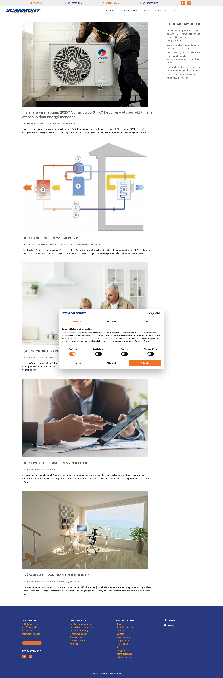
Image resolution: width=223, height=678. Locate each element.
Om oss (119, 624)
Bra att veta (35, 123)
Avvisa (78, 363)
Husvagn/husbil (76, 637)
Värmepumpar (36, 244)
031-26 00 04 (27, 631)
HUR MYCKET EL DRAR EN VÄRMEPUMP (55, 463)
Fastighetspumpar (78, 634)
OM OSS (174, 11)
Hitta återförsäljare (125, 627)
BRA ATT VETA (160, 11)
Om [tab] (146, 321)
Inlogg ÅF (120, 650)
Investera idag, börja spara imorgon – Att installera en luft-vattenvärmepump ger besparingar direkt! (183, 58)
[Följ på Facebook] (183, 3)
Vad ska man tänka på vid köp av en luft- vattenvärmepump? (183, 47)
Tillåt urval (111, 363)
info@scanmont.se (31, 634)
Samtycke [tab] (77, 321)
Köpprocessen (123, 640)
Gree (41, 123)
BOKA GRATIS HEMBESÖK (32, 643)
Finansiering (60, 582)
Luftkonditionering (78, 631)
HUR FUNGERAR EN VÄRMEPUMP (50, 237)
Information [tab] (111, 321)
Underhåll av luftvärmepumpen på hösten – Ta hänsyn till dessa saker (183, 69)
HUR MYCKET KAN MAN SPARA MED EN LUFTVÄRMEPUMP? (183, 76)
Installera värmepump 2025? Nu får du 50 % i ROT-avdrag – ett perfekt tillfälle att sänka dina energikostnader (87, 114)
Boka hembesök (124, 637)
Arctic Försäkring (124, 631)
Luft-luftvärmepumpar (51, 123)
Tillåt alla (145, 363)
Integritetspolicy (124, 657)
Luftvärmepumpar (93, 244)
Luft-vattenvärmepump (68, 123)
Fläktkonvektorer (77, 640)
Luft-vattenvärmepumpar (81, 627)
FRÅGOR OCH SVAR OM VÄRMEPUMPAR (55, 575)
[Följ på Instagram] (189, 3)
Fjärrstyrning (44, 358)
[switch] (98, 354)
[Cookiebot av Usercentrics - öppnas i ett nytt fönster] (151, 313)
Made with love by (119, 674)
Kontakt (120, 634)
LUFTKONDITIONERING (129, 11)
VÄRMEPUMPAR (109, 11)
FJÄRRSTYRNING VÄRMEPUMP (47, 351)
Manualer (73, 644)
